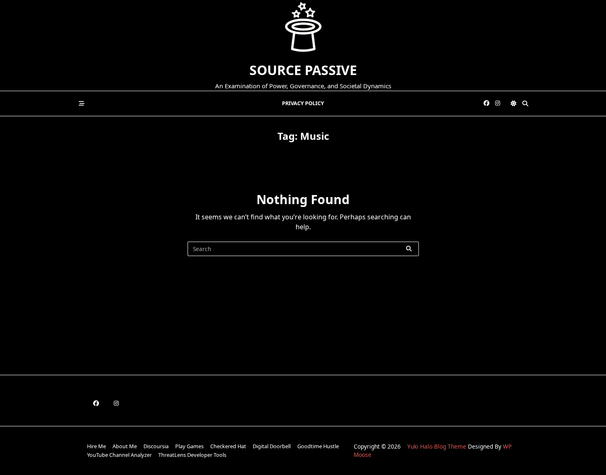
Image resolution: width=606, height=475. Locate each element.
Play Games (189, 446)
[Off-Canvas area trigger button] (81, 103)
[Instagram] (497, 103)
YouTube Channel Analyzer (119, 455)
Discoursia (156, 446)
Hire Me (96, 446)
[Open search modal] (525, 103)
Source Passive (303, 70)
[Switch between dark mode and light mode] (513, 103)
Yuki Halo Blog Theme (436, 446)
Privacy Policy (303, 103)
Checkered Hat (228, 446)
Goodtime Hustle (318, 446)
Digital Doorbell (272, 446)
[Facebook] (486, 103)
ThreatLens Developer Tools (192, 455)
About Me (125, 446)
